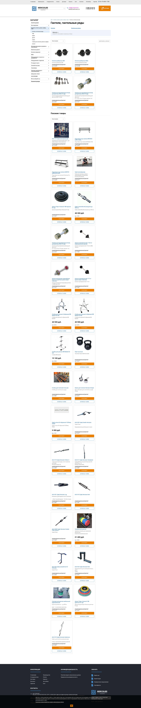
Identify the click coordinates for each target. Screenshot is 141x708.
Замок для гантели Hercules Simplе (84, 388)
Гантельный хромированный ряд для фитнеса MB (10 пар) (84, 93)
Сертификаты (97, 685)
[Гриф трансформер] (84, 163)
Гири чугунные (79, 351)
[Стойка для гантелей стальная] (61, 379)
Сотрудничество (50, 1)
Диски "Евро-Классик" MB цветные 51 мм (82, 602)
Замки (33, 39)
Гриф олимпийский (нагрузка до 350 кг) (83, 207)
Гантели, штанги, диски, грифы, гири (38, 28)
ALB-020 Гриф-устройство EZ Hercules (60, 567)
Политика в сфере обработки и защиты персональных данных (50, 702)
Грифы (33, 35)
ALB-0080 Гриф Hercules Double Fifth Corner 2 (60, 529)
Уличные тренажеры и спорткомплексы (36, 71)
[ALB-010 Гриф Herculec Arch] (84, 486)
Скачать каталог (104, 41)
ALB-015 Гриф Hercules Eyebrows (61, 637)
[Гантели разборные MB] (61, 52)
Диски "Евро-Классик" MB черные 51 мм (61, 207)
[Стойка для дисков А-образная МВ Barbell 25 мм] (84, 305)
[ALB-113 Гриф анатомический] (61, 130)
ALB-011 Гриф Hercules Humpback (84, 460)
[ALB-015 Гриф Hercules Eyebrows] (61, 628)
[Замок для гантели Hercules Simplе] (84, 379)
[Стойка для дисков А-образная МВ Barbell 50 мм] (61, 305)
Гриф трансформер (80, 172)
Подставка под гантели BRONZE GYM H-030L (83, 139)
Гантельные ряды (76, 28)
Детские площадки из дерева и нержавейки (38, 47)
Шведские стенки (35, 73)
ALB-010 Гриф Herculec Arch (82, 494)
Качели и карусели (35, 52)
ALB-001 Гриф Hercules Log (59, 494)
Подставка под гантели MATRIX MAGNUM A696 (60, 172)
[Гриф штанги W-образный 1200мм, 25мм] (61, 414)
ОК (71, 705)
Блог (76, 1)
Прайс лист (97, 675)
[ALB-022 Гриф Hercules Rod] (84, 558)
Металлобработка (35, 78)
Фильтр (62, 32)
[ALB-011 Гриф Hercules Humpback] (84, 451)
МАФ (32, 54)
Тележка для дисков (80, 529)
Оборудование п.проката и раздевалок (37, 58)
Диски (33, 37)
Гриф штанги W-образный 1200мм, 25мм (61, 423)
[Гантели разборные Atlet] (84, 52)
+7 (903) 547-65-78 (90, 8)
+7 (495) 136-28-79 (90, 7)
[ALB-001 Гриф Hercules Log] (61, 486)
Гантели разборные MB (58, 60)
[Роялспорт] (40, 10)
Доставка (64, 1)
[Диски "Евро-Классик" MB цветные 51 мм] (84, 593)
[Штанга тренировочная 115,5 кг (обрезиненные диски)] (84, 234)
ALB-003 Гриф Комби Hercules (83, 422)
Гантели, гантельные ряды (37, 31)
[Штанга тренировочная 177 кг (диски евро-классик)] (84, 270)
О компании (32, 1)
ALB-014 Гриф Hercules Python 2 (60, 460)
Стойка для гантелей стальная (60, 388)
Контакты (81, 1)
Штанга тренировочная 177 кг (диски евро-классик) (83, 279)
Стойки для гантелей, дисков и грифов (40, 41)
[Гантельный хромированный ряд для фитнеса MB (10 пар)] (84, 84)
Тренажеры (34, 68)
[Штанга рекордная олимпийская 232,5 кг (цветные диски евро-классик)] (61, 270)
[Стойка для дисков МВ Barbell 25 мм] (61, 343)
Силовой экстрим (35, 65)
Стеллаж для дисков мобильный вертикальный (61, 602)
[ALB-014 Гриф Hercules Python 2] (61, 451)
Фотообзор (88, 1)
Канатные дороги (35, 49)
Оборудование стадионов (37, 60)
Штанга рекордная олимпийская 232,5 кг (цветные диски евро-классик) (61, 280)
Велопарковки (34, 25)
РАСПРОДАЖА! (35, 22)
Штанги (33, 43)
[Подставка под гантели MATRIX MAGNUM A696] (61, 163)
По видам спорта (35, 63)
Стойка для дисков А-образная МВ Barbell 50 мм (61, 315)
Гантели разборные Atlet (81, 60)
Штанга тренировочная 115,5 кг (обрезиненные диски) (83, 243)
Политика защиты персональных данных (71, 675)
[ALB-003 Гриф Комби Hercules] (84, 414)
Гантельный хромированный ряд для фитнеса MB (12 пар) (61, 93)
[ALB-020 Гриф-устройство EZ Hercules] (61, 558)
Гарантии (95, 1)
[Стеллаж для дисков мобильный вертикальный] (61, 593)
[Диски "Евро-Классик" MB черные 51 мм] (61, 198)
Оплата (57, 1)
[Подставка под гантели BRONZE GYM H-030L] (84, 130)
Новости (70, 1)
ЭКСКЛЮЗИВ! (34, 76)
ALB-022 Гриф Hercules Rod (82, 566)
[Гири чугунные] (84, 343)
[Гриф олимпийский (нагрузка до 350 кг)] (84, 198)
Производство (41, 1)
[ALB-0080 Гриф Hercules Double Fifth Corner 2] (61, 520)
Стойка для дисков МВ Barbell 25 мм (61, 352)
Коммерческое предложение (101, 682)
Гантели (53, 28)
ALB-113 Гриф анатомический (60, 138)
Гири (33, 33)
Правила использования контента (69, 677)
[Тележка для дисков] (84, 520)
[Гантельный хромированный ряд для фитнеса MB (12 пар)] (61, 84)
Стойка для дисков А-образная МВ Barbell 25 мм (84, 315)
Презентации (97, 678)
